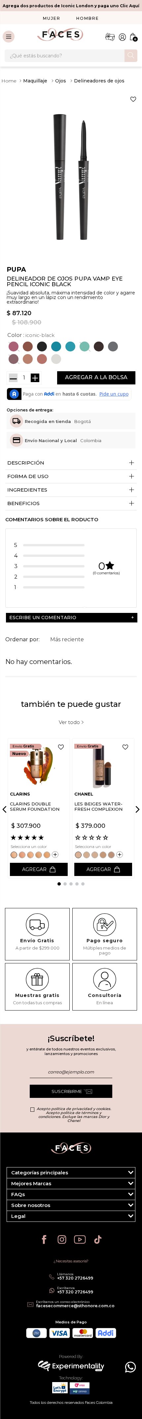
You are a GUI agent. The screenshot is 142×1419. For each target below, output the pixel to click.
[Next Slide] (136, 809)
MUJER (51, 18)
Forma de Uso (71, 476)
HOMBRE (87, 18)
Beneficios (71, 503)
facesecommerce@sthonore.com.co (75, 1305)
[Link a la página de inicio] (9, 81)
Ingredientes (71, 490)
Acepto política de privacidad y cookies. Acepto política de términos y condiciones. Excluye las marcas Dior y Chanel (74, 1115)
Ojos (60, 81)
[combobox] (71, 55)
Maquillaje (35, 81)
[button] (14, 346)
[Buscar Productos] (130, 55)
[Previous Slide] (5, 809)
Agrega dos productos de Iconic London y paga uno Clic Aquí (71, 5)
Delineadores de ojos (99, 81)
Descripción (71, 463)
